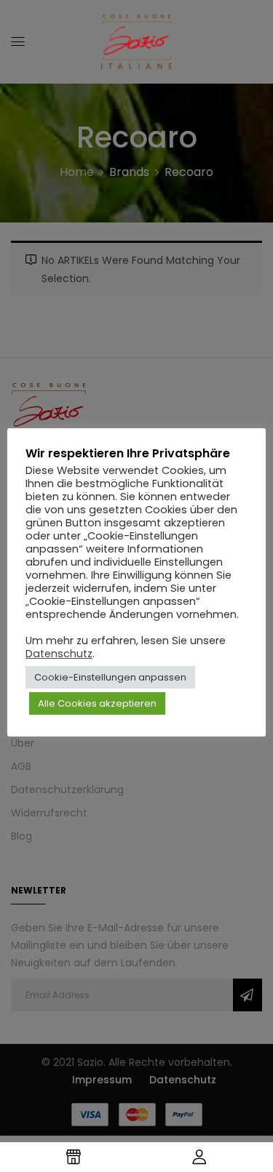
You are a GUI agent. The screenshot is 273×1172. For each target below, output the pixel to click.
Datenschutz (58, 653)
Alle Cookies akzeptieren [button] (97, 703)
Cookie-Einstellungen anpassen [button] (110, 677)
